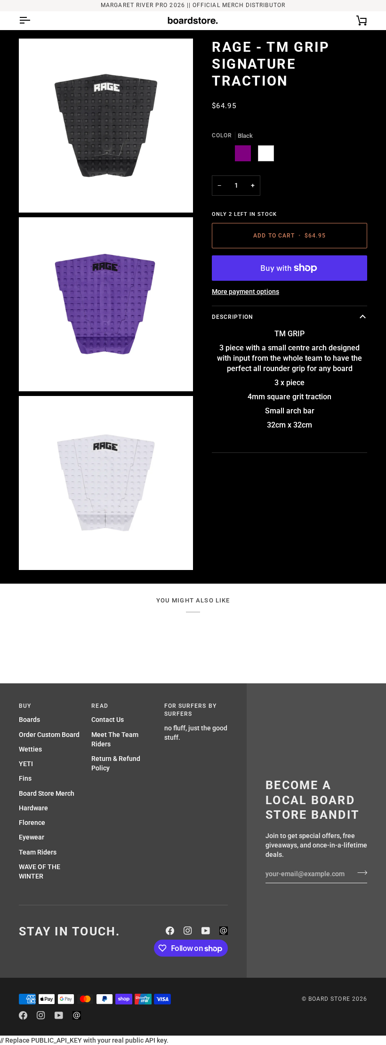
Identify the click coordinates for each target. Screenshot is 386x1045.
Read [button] (99, 706)
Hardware (33, 808)
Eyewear (31, 837)
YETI (26, 764)
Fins (25, 778)
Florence (32, 822)
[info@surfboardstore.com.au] (223, 930)
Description (232, 317)
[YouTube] (205, 930)
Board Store (329, 999)
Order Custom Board (49, 734)
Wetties (30, 749)
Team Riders (37, 852)
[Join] (359, 872)
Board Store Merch (46, 793)
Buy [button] (25, 706)
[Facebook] (170, 930)
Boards (29, 719)
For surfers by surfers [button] (190, 710)
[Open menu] (33, 20)
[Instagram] (188, 930)
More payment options (245, 291)
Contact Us (107, 719)
